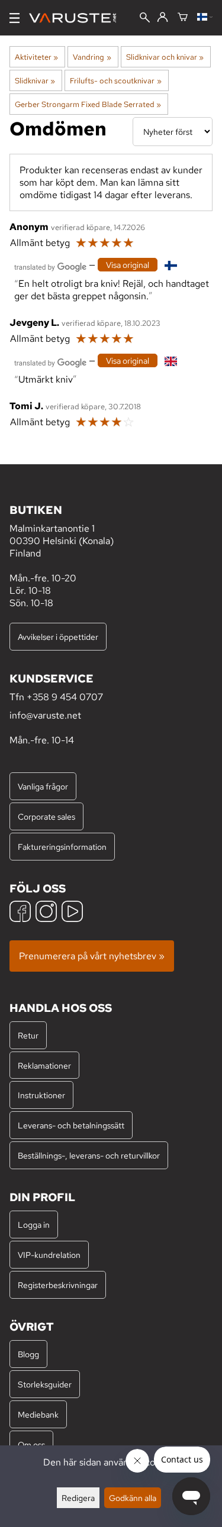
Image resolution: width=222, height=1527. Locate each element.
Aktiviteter (36, 56)
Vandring (92, 56)
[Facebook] (20, 913)
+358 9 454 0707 (65, 697)
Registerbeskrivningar (58, 1284)
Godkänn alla (132, 1497)
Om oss (31, 1444)
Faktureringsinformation (62, 846)
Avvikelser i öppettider (58, 636)
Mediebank (38, 1414)
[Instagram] (46, 913)
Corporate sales (46, 816)
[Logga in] (162, 18)
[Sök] (145, 18)
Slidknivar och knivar (165, 56)
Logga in (34, 1224)
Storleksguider (45, 1384)
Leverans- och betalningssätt (71, 1125)
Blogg (28, 1354)
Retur (28, 1035)
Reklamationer (44, 1065)
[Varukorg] (183, 18)
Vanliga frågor (43, 786)
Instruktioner (41, 1095)
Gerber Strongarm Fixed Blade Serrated (88, 104)
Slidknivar (35, 80)
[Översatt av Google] (50, 266)
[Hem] (77, 18)
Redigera (78, 1497)
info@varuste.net (45, 715)
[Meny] (14, 18)
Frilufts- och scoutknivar (115, 80)
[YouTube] (72, 913)
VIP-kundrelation (49, 1254)
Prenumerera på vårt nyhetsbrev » (92, 956)
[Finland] (205, 18)
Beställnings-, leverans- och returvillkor (89, 1155)
